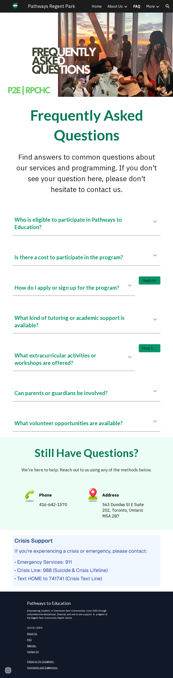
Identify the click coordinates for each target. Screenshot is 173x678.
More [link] (150, 6)
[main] (86, 125)
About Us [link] (115, 6)
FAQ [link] (136, 6)
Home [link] (97, 6)
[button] (167, 6)
